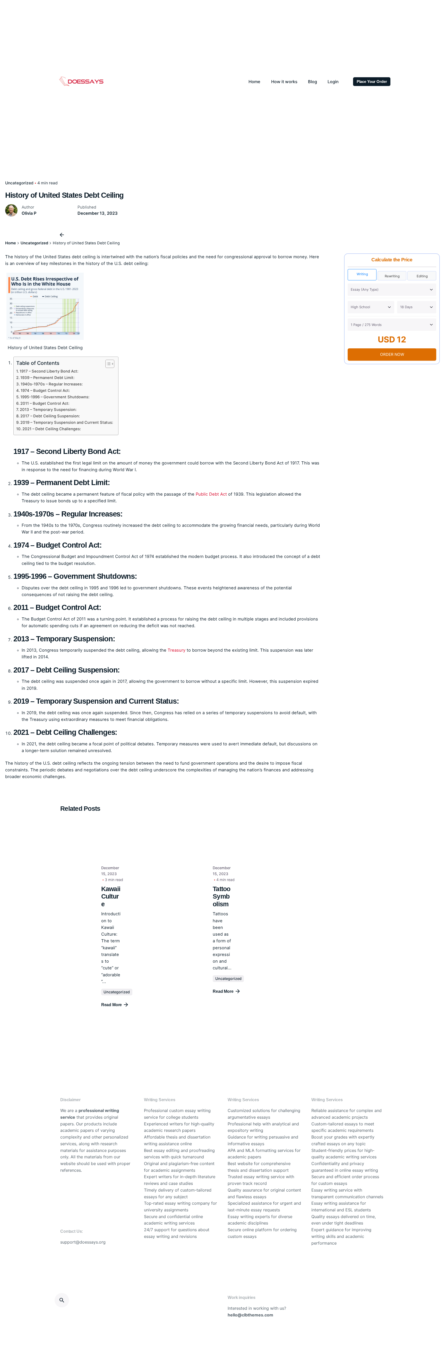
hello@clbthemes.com (250, 1314)
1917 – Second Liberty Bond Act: (49, 371)
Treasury (176, 650)
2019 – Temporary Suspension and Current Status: (66, 422)
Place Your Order (372, 82)
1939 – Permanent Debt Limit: (47, 377)
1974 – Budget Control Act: (45, 390)
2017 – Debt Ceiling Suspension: (50, 416)
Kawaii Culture (111, 896)
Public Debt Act (211, 494)
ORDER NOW (392, 354)
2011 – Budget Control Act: (44, 403)
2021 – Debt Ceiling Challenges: (51, 429)
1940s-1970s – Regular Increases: (52, 384)
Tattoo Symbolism (221, 896)
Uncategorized (19, 182)
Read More (111, 1004)
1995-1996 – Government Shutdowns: (54, 397)
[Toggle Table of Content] (107, 363)
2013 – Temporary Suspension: (48, 409)
